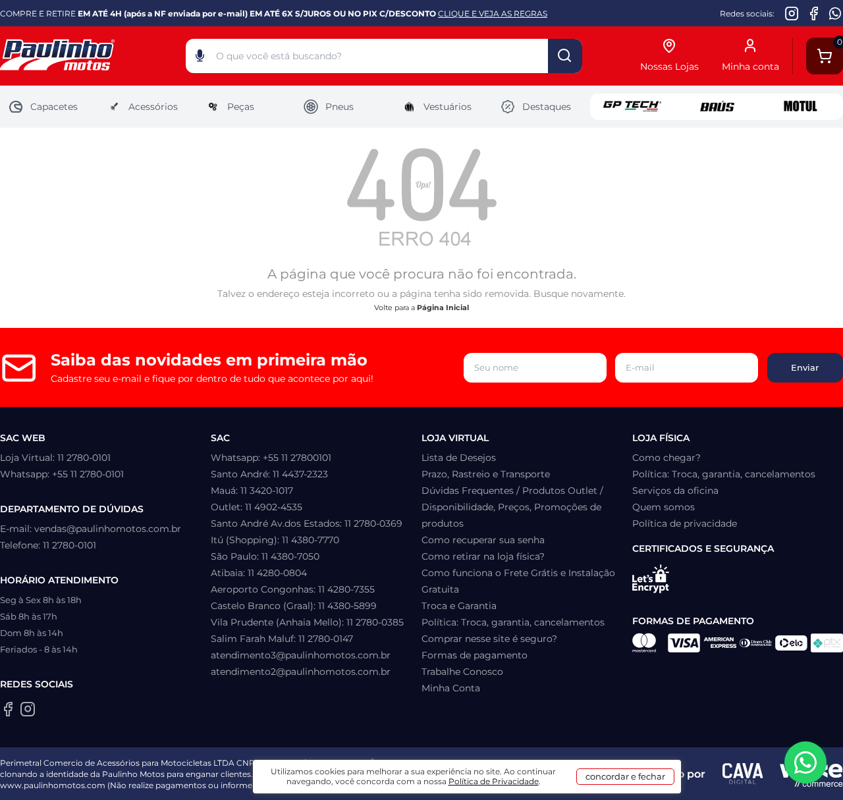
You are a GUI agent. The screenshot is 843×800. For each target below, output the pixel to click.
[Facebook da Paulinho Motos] (813, 13)
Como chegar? (666, 458)
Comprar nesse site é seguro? (489, 639)
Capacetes (54, 107)
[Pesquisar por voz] (200, 58)
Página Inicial (443, 307)
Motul (801, 106)
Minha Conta (451, 688)
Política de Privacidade (494, 781)
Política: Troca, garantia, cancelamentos (513, 622)
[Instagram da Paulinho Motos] (792, 13)
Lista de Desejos (459, 458)
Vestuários (447, 107)
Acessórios (153, 107)
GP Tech (632, 106)
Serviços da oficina (675, 490)
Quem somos (663, 507)
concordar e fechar (625, 776)
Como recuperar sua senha (483, 540)
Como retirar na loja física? (483, 556)
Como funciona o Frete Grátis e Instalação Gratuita (518, 581)
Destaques (546, 107)
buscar (565, 56)
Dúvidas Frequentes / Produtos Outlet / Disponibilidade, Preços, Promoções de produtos (512, 507)
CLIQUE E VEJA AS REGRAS (492, 13)
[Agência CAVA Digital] (742, 773)
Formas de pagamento (475, 655)
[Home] (93, 56)
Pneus (339, 107)
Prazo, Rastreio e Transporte (486, 474)
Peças (240, 107)
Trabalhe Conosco (462, 672)
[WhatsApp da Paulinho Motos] (835, 13)
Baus (716, 106)
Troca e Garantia (459, 606)
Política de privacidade (684, 523)
